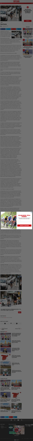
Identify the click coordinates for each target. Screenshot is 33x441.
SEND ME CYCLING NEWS (24, 225)
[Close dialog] (31, 212)
